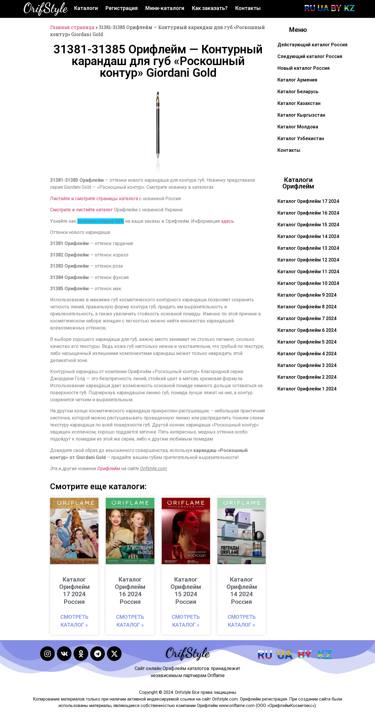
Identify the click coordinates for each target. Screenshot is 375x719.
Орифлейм (108, 468)
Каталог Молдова (297, 127)
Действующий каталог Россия (312, 44)
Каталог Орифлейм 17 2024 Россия (74, 590)
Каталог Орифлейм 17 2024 (308, 201)
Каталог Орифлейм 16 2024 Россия (130, 590)
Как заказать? (210, 8)
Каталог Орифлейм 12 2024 (308, 260)
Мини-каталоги (164, 8)
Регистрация (121, 8)
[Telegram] (97, 653)
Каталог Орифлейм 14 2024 (308, 236)
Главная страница (72, 27)
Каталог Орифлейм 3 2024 (306, 365)
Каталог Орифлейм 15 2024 (308, 224)
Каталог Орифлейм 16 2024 (308, 213)
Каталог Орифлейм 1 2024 (306, 389)
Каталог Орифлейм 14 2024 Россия (241, 590)
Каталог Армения (297, 80)
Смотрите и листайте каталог (81, 210)
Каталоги (86, 8)
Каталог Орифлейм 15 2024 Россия (186, 590)
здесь (227, 221)
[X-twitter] (114, 653)
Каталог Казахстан (299, 103)
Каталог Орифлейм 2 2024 (306, 377)
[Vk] (64, 653)
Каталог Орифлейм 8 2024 (306, 307)
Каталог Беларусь (297, 91)
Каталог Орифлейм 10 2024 (308, 283)
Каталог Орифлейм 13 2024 (308, 248)
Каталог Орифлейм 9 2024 (306, 295)
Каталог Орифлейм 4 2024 (306, 353)
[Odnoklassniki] (81, 653)
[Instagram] (47, 653)
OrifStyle (45, 8)
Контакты (248, 8)
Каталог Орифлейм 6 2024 (306, 330)
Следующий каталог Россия (309, 56)
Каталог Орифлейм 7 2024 (306, 318)
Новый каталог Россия (303, 68)
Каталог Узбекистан (300, 138)
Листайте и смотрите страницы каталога (94, 198)
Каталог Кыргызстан (301, 115)
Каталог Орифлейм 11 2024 (308, 271)
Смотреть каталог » (74, 621)
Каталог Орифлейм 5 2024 (306, 342)
